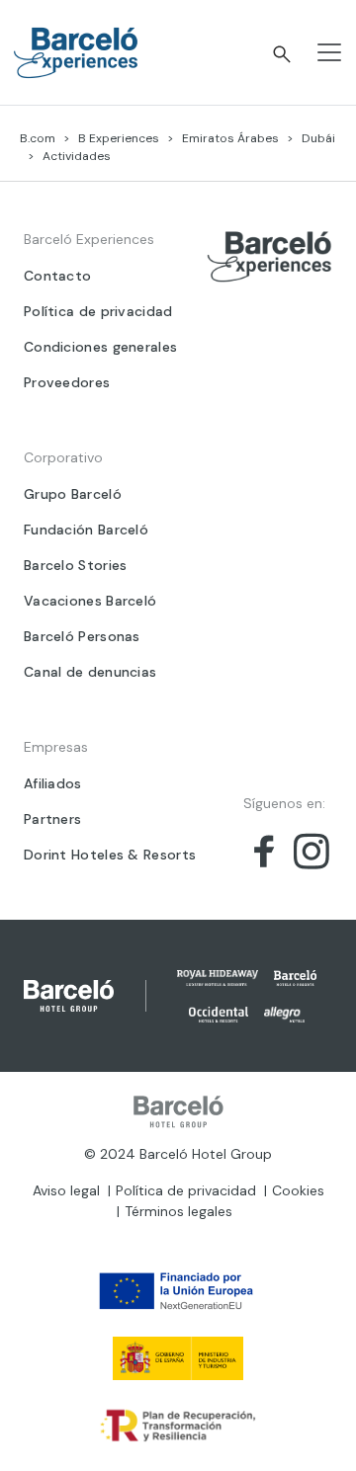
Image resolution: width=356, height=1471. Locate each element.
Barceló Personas (82, 636)
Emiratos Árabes (230, 138)
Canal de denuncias (90, 672)
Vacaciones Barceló (90, 601)
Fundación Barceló (86, 529)
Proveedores (67, 382)
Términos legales (178, 1211)
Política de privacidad (98, 311)
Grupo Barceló (73, 494)
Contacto (57, 276)
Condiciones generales (100, 347)
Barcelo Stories (76, 565)
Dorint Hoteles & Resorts (110, 854)
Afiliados (53, 783)
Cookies (298, 1190)
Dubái (318, 138)
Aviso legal (66, 1190)
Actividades (77, 156)
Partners (52, 819)
